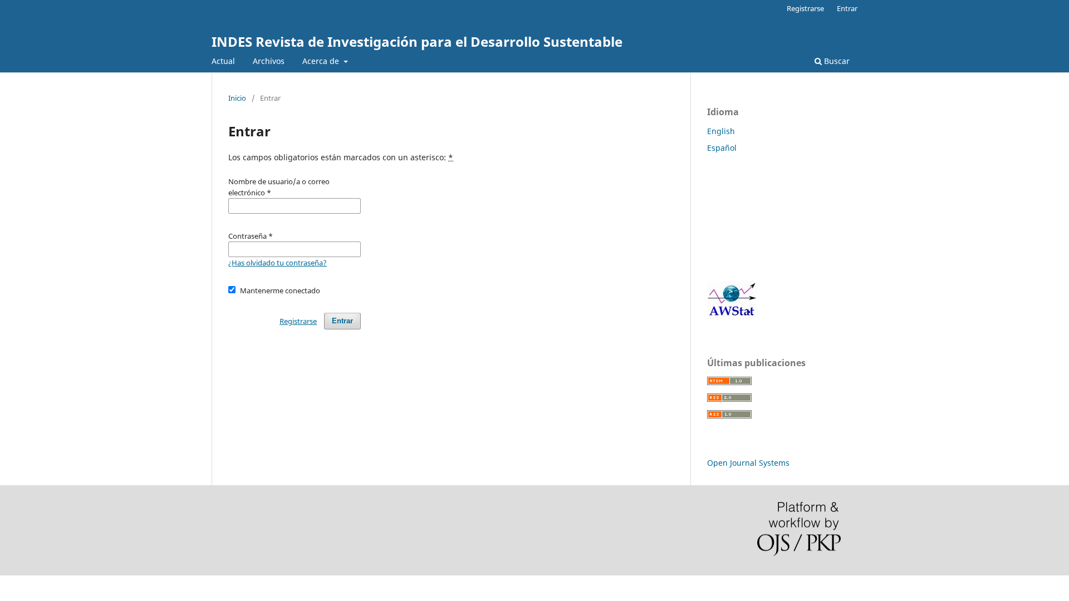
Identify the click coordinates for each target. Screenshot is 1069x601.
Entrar (847, 8)
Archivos (269, 61)
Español (722, 147)
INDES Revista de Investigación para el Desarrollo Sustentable (417, 41)
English (721, 131)
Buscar (836, 61)
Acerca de (321, 61)
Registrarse (805, 8)
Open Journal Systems (748, 462)
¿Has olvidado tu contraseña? (277, 263)
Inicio (237, 98)
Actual (223, 61)
